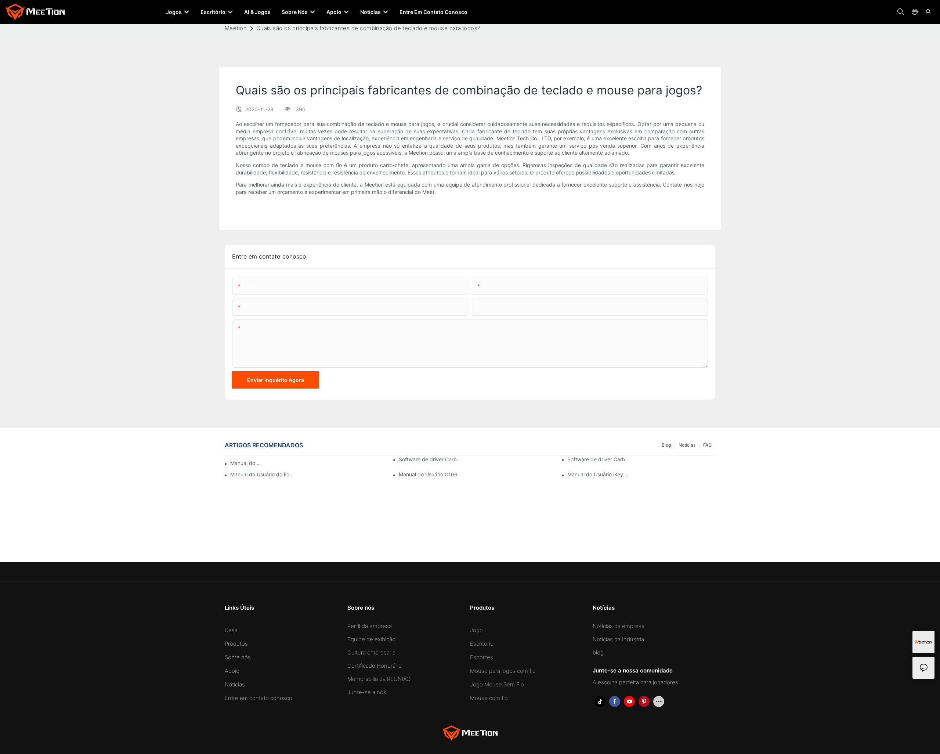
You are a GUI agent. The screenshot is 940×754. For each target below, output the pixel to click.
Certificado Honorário (374, 665)
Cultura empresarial (372, 652)
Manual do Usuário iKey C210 (599, 474)
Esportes (481, 657)
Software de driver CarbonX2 (431, 459)
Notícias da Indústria (618, 639)
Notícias (687, 445)
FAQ (707, 445)
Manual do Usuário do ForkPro (247, 463)
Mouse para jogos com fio (503, 670)
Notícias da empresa (618, 626)
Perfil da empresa (369, 626)
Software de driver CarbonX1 (599, 459)
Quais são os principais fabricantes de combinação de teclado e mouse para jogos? (368, 28)
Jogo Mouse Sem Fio (497, 684)
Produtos (236, 643)
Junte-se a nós (366, 692)
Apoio (232, 670)
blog (666, 445)
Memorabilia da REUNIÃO (379, 678)
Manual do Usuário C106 (428, 474)
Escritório (482, 643)
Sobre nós (238, 657)
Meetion (236, 28)
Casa (231, 630)
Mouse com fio (489, 698)
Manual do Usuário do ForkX (262, 474)
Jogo (476, 630)
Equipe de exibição (371, 639)
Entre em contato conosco (258, 698)
